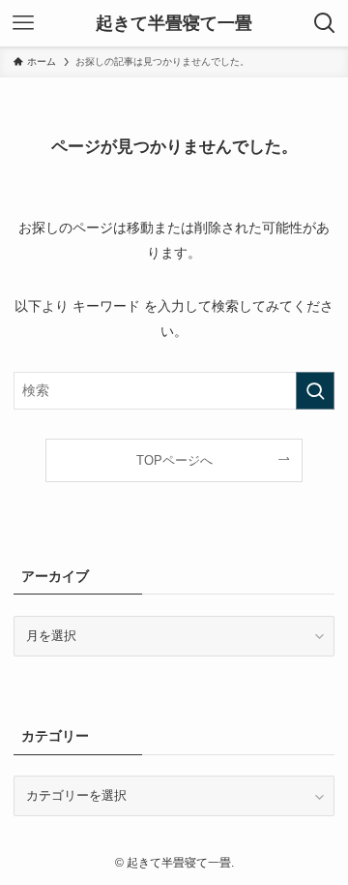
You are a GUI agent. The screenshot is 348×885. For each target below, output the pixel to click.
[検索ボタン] (325, 23)
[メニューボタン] (23, 23)
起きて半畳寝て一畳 (174, 23)
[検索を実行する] (315, 391)
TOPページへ (174, 460)
